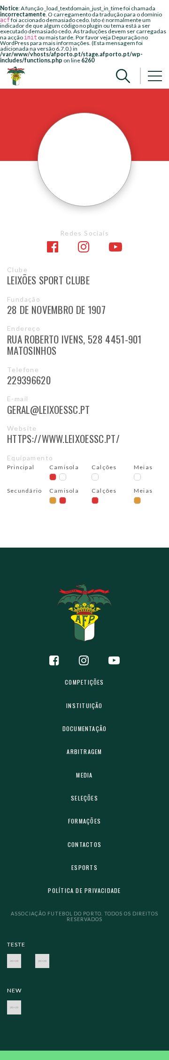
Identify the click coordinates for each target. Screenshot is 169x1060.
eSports (84, 867)
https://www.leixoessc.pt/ (63, 438)
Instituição (84, 705)
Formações (84, 820)
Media (84, 774)
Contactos (84, 844)
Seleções (84, 797)
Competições (84, 682)
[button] (123, 76)
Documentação (84, 728)
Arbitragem (84, 751)
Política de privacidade (84, 890)
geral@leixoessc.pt (48, 409)
